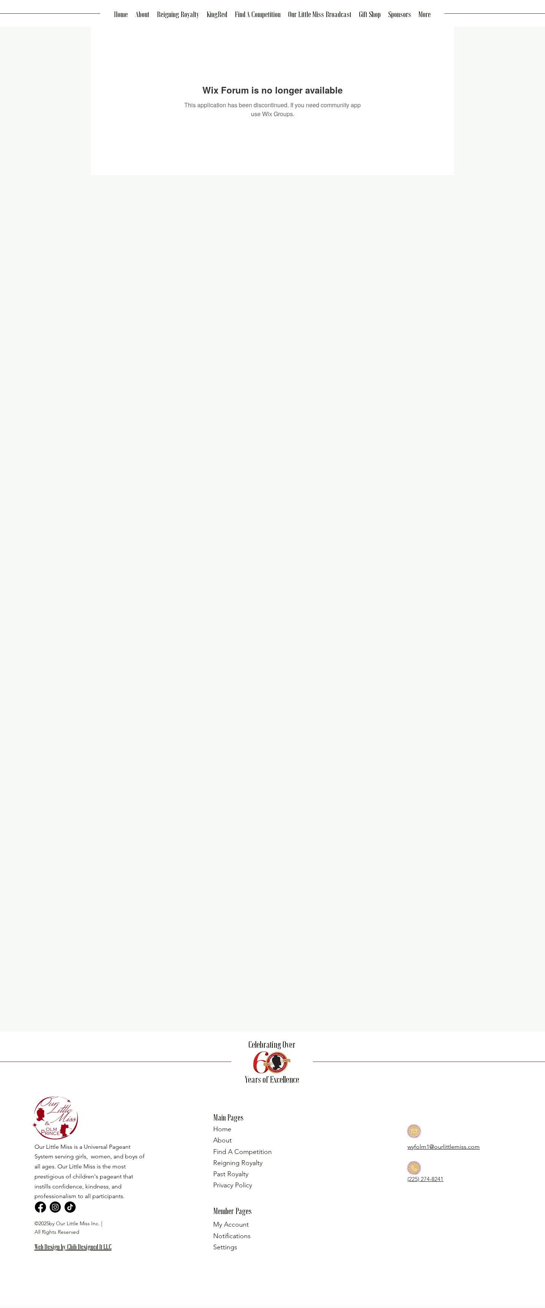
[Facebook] (40, 1207)
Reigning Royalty (237, 1163)
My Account (231, 1224)
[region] (76, 1258)
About (222, 1140)
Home (222, 1129)
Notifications (232, 1236)
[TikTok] (70, 1207)
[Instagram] (55, 1207)
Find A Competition (242, 1152)
